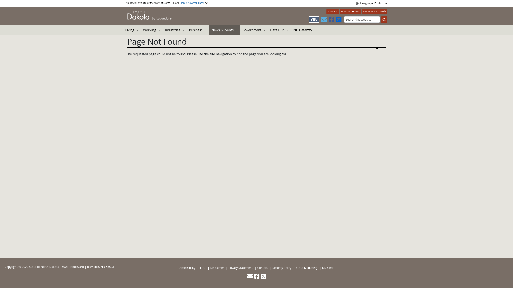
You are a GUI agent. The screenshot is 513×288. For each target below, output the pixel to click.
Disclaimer (217, 268)
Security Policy (282, 268)
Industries (172, 30)
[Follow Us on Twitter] (338, 19)
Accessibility (187, 268)
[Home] (150, 15)
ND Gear (327, 268)
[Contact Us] (324, 19)
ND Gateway (302, 30)
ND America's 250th (374, 11)
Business (196, 30)
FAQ (203, 268)
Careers (332, 11)
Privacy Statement (240, 268)
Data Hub (277, 30)
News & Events (222, 30)
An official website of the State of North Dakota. (165, 3)
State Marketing (306, 268)
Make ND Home (350, 11)
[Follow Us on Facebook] (331, 19)
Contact (262, 268)
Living (129, 30)
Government (251, 30)
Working (149, 30)
